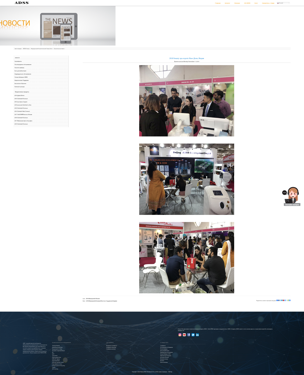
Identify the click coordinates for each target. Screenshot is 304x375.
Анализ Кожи (54, 355)
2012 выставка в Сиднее (21, 102)
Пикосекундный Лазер (56, 357)
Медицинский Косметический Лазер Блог (41, 48)
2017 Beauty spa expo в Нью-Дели (23, 121)
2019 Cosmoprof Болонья (21, 108)
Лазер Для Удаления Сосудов (58, 362)
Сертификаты (18, 61)
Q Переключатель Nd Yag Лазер (58, 365)
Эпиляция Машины (56, 345)
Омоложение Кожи (56, 360)
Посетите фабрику (19, 67)
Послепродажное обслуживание (23, 64)
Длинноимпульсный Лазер (57, 347)
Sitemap (170, 371)
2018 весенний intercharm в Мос (23, 105)
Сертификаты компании (111, 349)
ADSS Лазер (26, 48)
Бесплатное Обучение (20, 83)
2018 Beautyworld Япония (93, 298)
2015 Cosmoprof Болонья (21, 124)
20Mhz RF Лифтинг (56, 359)
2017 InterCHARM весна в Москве (23, 114)
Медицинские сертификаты (111, 345)
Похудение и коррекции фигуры (58, 350)
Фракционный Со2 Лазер (57, 349)
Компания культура (20, 86)
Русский (281, 3)
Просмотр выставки (59, 48)
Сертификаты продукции (111, 347)
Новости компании (164, 362)
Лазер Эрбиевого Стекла (57, 364)
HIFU (53, 354)
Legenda (53, 367)
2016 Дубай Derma (19, 95)
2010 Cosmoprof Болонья (21, 98)
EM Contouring (55, 369)
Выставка (162, 360)
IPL (53, 352)
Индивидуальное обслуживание (23, 74)
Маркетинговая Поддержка (22, 80)
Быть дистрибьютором (20, 71)
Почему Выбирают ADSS (21, 77)
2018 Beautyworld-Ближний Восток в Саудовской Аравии (101, 301)
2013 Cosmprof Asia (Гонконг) (22, 111)
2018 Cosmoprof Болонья (21, 117)
